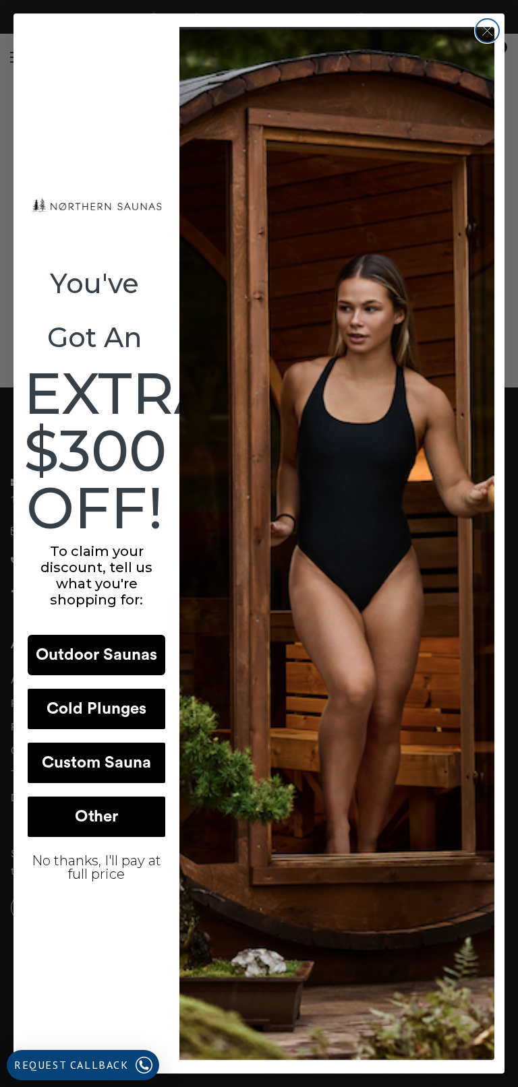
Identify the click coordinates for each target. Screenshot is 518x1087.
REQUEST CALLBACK (71, 1065)
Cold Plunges (96, 709)
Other (96, 817)
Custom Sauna (96, 763)
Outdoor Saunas (96, 655)
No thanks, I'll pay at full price (96, 867)
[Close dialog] (487, 30)
